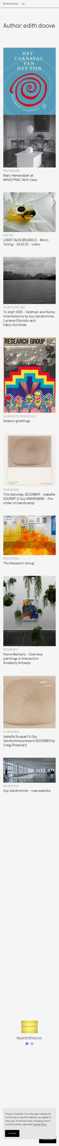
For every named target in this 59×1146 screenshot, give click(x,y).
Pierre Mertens (10, 649)
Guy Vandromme (11, 307)
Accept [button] (12, 1133)
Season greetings (16, 421)
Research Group (28, 416)
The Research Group (18, 563)
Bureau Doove (10, 4)
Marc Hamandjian (11, 170)
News (22, 307)
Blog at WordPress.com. (29, 1038)
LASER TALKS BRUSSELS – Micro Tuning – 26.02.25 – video (26, 242)
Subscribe (47, 1139)
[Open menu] (23, 4)
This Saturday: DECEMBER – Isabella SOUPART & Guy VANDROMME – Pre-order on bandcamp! (29, 499)
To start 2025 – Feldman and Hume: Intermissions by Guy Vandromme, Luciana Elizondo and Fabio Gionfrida (29, 319)
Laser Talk (8, 235)
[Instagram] (32, 1043)
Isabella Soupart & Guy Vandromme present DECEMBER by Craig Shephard (29, 741)
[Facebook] (27, 1043)
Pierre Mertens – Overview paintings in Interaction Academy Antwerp (23, 659)
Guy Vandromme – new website (27, 791)
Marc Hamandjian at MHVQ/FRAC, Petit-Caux (20, 178)
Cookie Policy (39, 1124)
